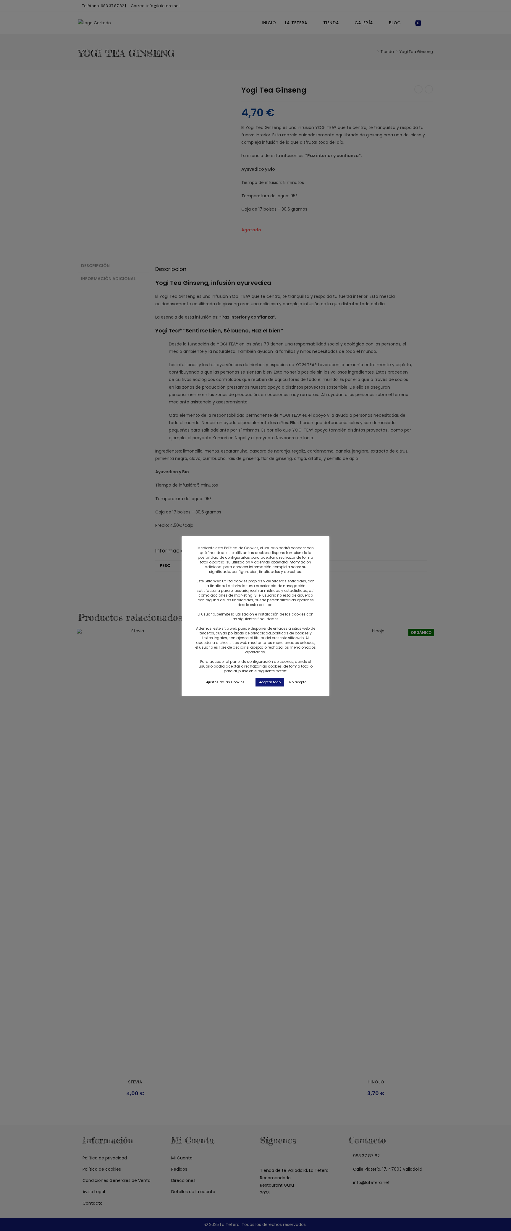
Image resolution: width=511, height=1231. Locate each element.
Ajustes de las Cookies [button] (225, 682)
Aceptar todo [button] (270, 682)
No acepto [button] (297, 682)
